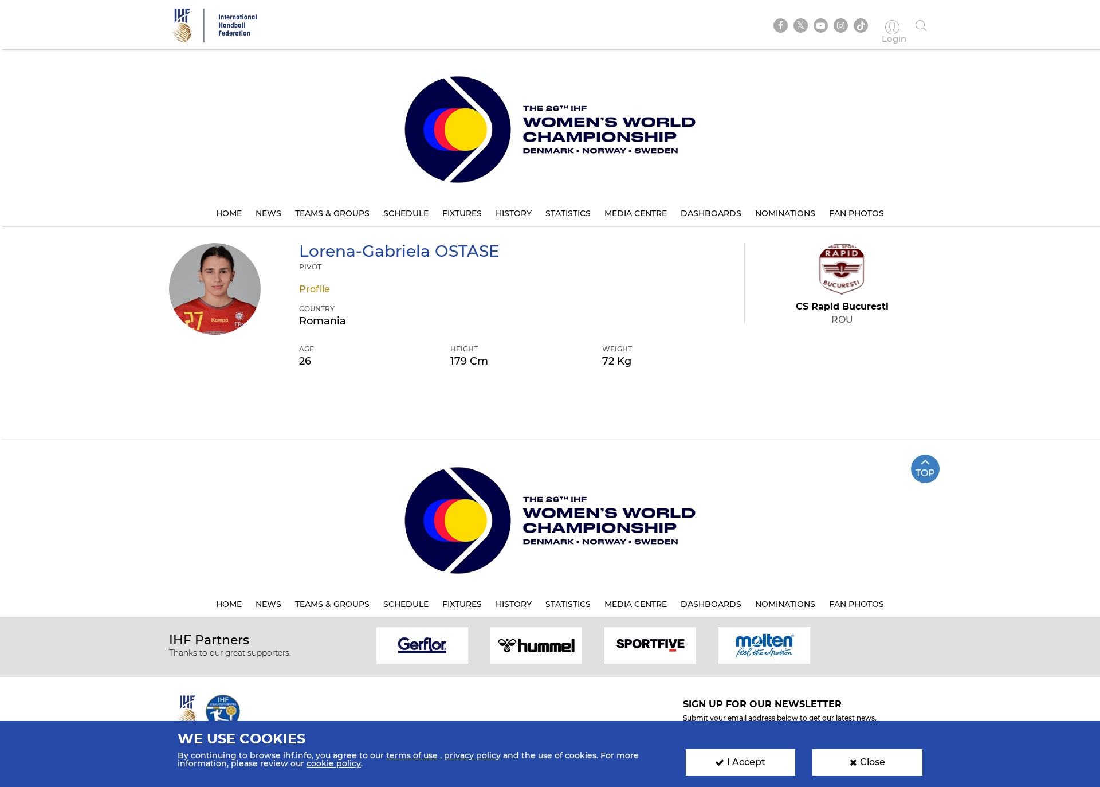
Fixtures (462, 213)
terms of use (412, 755)
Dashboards (711, 213)
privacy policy (472, 755)
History (514, 213)
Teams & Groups (332, 213)
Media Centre (635, 213)
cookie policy (334, 763)
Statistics (568, 213)
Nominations (785, 213)
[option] (423, 644)
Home (229, 213)
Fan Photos (856, 213)
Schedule (406, 213)
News (268, 213)
